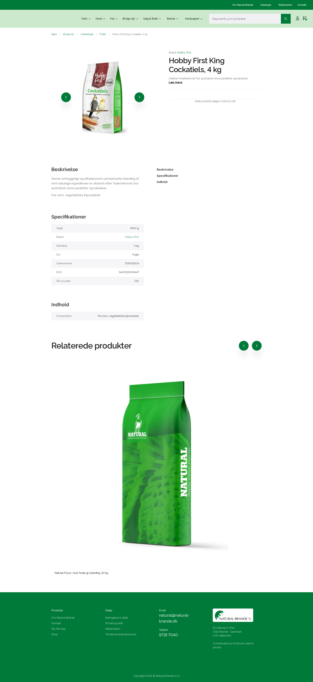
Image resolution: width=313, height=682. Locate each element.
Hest (84, 18)
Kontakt (302, 5)
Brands (171, 18)
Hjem (54, 34)
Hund (99, 18)
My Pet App (58, 628)
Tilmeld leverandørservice (120, 634)
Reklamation (285, 5)
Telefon (163, 629)
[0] (304, 18)
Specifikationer (167, 175)
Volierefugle (87, 34)
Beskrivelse (165, 169)
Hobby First (184, 52)
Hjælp (108, 610)
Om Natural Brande (242, 5)
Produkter (57, 610)
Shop (54, 634)
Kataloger (266, 5)
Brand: (180, 52)
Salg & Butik (150, 18)
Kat (112, 18)
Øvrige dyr (129, 18)
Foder (103, 34)
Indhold (162, 182)
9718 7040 (168, 634)
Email (162, 610)
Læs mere (175, 82)
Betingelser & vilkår (116, 617)
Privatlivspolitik (114, 623)
